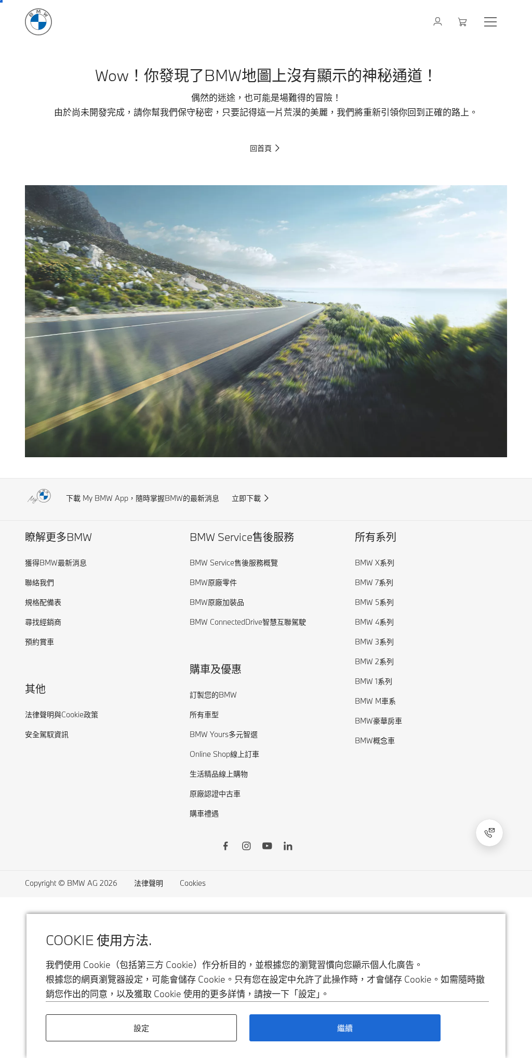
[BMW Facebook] (225, 847)
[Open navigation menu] (491, 22)
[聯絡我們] (489, 832)
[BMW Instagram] (246, 847)
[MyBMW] (438, 22)
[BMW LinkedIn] (288, 847)
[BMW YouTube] (267, 847)
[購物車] (463, 22)
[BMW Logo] (38, 21)
